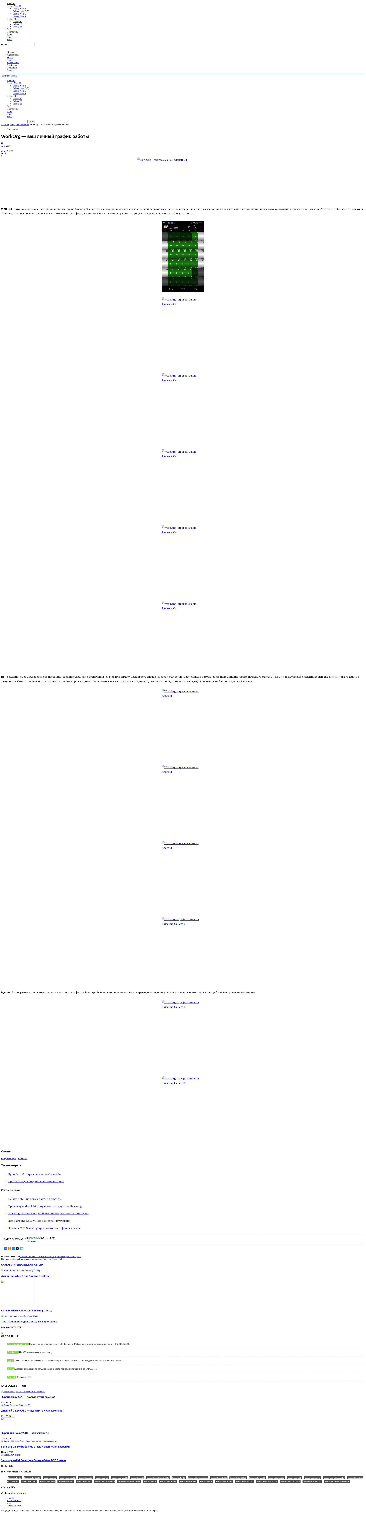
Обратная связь (14, 1505)
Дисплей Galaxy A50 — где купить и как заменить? (32, 1410)
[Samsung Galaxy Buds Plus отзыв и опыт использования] (29, 1441)
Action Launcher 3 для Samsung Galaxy (25, 1275)
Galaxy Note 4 (19, 16)
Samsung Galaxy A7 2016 (120, 1478)
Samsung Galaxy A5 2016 (67, 1478)
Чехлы (10, 57)
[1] (26, 1238)
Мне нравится (19, 1493)
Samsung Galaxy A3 (14, 1478)
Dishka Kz (13, 1352)
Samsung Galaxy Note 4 (29, 1481)
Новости (11, 3)
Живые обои (13, 62)
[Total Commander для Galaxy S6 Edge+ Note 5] (20, 1316)
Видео (10, 70)
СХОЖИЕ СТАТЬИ (10, 1264)
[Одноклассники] (9, 1248)
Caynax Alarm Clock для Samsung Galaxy (26, 1310)
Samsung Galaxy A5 (50, 1478)
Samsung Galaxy (9, 124)
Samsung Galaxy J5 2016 (257, 1478)
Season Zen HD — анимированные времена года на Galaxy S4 (50, 1256)
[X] (17, 1248)
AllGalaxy (6, 146)
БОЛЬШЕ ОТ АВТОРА (31, 1264)
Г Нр (10, 1360)
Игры (9, 34)
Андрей (11, 1377)
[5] (40, 1238)
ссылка (22, 1158)
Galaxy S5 (17, 26)
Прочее (10, 1498)
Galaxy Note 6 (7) (21, 11)
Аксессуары (13, 55)
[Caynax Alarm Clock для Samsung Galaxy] (18, 1305)
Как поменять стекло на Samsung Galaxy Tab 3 (41, 1259)
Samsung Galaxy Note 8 (83, 1481)
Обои (9, 37)
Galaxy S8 (11, 19)
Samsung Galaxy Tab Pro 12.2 (290, 1481)
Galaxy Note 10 (14, 6)
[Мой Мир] (13, 1248)
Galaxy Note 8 (19, 8)
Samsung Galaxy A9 (137, 1478)
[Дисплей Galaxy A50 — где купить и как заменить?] (15, 1405)
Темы (9, 39)
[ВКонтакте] (5, 1248)
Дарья (11, 1369)
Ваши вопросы (14, 1500)
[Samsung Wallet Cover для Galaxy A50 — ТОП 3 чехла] (11, 1455)
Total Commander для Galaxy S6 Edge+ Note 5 (29, 1321)
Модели (11, 52)
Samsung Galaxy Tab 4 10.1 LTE (266, 1481)
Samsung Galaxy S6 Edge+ (187, 1481)
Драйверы (12, 65)
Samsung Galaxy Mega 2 (312, 1478)
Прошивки (12, 67)
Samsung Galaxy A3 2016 (32, 1478)
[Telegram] (21, 1248)
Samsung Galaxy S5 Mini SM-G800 (129, 1481)
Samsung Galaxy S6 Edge (168, 1481)
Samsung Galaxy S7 (206, 1481)
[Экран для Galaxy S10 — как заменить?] (8, 1427)
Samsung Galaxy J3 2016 (238, 1478)
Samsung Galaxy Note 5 (47, 1481)
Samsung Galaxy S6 (150, 1481)
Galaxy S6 (17, 24)
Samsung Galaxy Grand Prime (198, 1478)
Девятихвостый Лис (18, 1344)
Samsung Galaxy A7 (102, 1478)
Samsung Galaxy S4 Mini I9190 (105, 1481)
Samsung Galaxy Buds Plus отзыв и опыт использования (35, 1446)
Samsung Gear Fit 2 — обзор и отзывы (336, 1481)
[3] (33, 1238)
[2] (29, 1238)
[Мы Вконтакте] (2, 1333)
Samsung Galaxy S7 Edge (224, 1481)
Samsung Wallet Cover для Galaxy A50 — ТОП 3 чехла (33, 1460)
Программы (12, 32)
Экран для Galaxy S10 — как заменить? (25, 1433)
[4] (36, 1238)
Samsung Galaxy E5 (178, 1478)
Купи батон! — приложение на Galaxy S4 (34, 1174)
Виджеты (11, 60)
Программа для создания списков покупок (36, 1181)
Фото (9, 1503)
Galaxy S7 (17, 21)
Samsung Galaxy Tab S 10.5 (312, 1481)
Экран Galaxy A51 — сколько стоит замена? (28, 1396)
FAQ (9, 29)
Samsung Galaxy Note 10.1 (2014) (334, 1478)
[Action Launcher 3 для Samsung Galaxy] (20, 1270)
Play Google (8, 1158)
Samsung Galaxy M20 (294, 1478)
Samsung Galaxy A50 (85, 1478)
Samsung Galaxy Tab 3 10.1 (244, 1481)
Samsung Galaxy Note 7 (65, 1481)
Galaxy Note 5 (19, 14)
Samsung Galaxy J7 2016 (276, 1478)
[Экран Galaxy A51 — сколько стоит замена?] (23, 1391)
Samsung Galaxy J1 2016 (219, 1478)
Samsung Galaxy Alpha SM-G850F (158, 1478)
